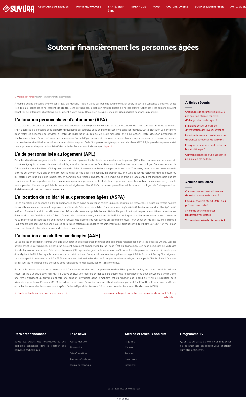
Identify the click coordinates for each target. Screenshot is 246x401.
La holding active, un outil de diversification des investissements (204, 128)
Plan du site (123, 399)
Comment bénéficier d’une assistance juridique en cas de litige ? (205, 157)
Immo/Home (138, 6)
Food (156, 6)
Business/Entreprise (209, 6)
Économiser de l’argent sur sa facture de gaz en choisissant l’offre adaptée (137, 295)
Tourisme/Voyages (88, 6)
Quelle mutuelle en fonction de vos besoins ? (42, 293)
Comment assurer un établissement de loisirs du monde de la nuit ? (204, 193)
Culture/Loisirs (177, 6)
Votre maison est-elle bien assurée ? (205, 221)
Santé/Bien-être (116, 8)
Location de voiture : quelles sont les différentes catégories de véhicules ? (205, 138)
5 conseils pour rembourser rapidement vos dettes (200, 213)
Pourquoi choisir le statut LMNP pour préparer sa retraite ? (205, 203)
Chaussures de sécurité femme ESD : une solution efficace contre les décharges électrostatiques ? (205, 116)
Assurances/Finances (53, 6)
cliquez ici (108, 147)
